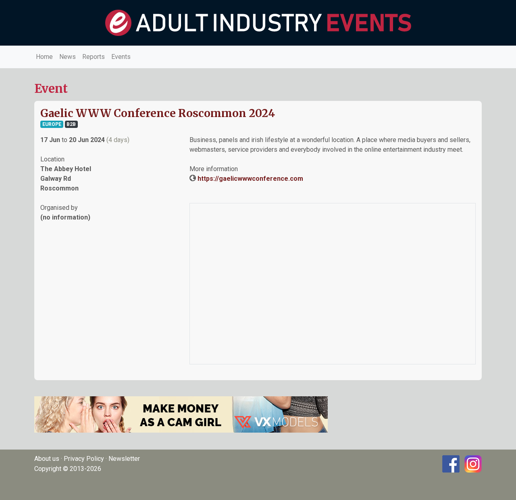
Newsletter (124, 458)
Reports (93, 57)
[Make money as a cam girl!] (181, 414)
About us (46, 458)
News (67, 57)
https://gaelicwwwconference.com (250, 178)
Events (121, 57)
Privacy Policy (84, 458)
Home (44, 57)
